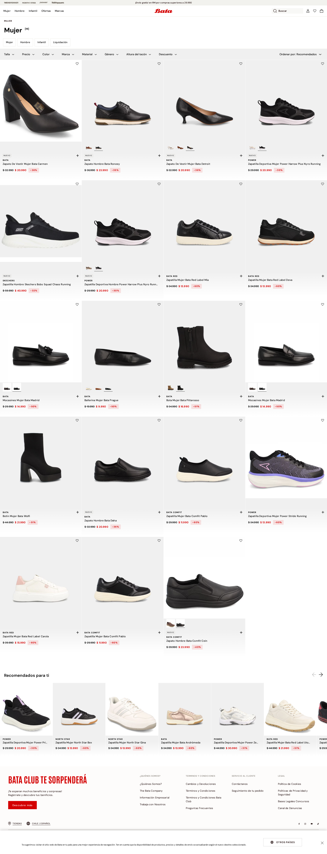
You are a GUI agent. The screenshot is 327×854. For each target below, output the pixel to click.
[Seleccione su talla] (77, 155)
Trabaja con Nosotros (153, 804)
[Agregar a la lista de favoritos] (77, 63)
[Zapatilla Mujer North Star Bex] (79, 709)
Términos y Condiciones (200, 790)
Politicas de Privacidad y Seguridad (293, 792)
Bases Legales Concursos (293, 801)
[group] (163, 30)
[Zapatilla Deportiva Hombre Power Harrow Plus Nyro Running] (122, 221)
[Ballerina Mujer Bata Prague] (122, 341)
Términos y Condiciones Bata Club (203, 799)
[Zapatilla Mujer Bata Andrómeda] (184, 709)
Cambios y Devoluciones (201, 784)
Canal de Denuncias (290, 808)
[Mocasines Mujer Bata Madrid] (41, 341)
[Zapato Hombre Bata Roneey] (122, 101)
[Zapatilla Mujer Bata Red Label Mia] (204, 221)
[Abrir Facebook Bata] (299, 824)
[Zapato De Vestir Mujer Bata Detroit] (204, 101)
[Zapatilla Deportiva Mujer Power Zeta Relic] (237, 709)
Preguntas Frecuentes (199, 808)
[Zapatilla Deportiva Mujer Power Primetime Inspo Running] (26, 709)
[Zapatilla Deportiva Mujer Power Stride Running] (286, 457)
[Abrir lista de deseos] (315, 11)
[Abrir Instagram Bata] (305, 824)
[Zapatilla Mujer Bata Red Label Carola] (41, 578)
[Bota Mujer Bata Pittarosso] (204, 341)
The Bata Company (151, 790)
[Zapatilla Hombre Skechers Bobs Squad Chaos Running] (41, 221)
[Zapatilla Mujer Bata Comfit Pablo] (204, 457)
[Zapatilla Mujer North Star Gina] (132, 709)
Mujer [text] (8, 21)
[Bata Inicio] (163, 11)
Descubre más (22, 805)
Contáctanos (240, 784)
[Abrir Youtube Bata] (312, 824)
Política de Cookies (289, 784)
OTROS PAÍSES (285, 842)
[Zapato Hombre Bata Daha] (122, 457)
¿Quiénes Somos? (151, 784)
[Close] (322, 843)
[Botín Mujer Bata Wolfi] (41, 457)
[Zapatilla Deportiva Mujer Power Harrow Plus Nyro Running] (286, 101)
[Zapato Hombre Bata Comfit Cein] (204, 578)
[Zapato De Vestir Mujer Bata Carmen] (41, 101)
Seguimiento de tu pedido (247, 790)
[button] (7, 11)
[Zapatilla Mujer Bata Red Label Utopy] (290, 709)
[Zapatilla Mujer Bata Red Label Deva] (286, 221)
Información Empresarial (154, 797)
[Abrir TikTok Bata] (318, 824)
